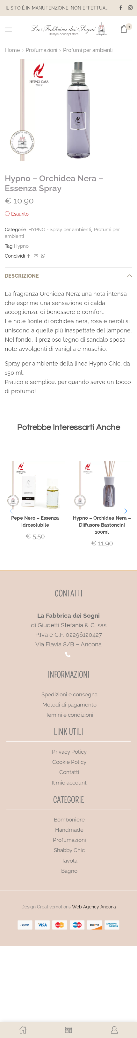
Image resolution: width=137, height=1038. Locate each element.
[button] (125, 511)
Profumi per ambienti (87, 50)
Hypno (21, 246)
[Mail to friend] (36, 256)
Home (12, 50)
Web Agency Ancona (94, 906)
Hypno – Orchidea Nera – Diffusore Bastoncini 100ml (102, 525)
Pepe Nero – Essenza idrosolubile (35, 521)
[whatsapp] (42, 256)
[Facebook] (121, 8)
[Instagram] (130, 8)
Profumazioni (41, 50)
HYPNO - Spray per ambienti (59, 229)
